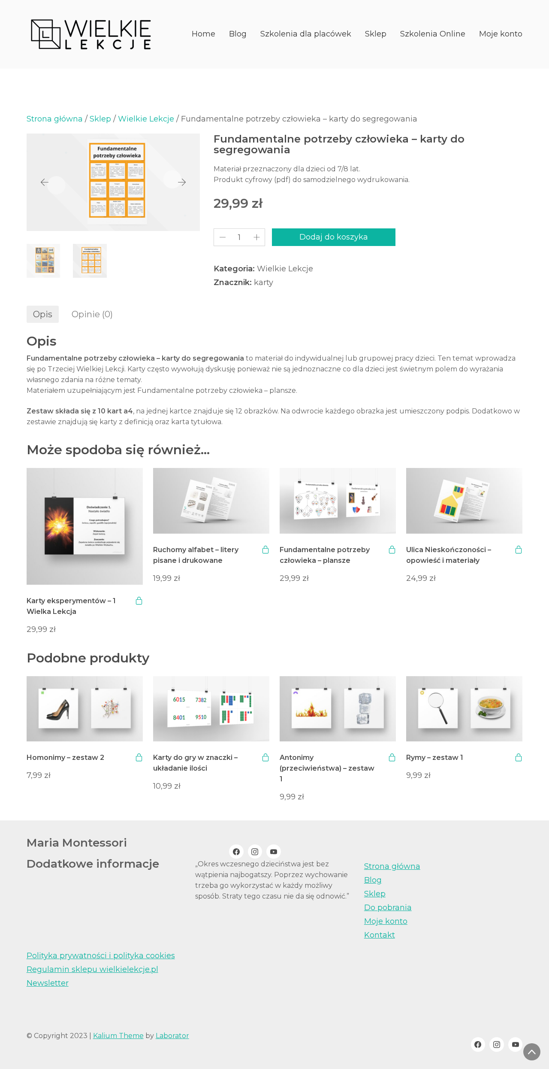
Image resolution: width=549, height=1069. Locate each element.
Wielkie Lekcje (146, 119)
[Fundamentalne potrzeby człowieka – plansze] (338, 501)
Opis (42, 314)
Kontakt (379, 935)
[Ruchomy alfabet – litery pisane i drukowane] (211, 501)
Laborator (172, 1036)
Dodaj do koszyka (333, 237)
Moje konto (385, 921)
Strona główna (55, 119)
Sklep (100, 119)
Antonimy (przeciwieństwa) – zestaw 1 (327, 768)
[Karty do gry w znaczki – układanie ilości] (211, 709)
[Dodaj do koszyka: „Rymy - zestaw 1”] (518, 757)
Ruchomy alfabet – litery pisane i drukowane (195, 555)
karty (263, 282)
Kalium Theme (118, 1036)
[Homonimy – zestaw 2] (85, 709)
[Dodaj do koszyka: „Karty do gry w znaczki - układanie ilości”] (265, 757)
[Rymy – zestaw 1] (464, 709)
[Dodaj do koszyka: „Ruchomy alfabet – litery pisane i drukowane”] (265, 549)
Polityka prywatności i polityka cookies (101, 955)
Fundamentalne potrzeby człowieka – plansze (325, 555)
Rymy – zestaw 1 (434, 757)
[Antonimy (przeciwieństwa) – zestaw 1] (338, 709)
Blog (373, 880)
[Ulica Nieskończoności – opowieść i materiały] (464, 501)
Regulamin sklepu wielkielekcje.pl (92, 969)
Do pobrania (388, 907)
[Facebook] (236, 851)
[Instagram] (255, 851)
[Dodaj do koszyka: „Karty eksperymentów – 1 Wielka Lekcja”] (139, 600)
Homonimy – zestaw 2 (65, 757)
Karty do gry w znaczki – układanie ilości (195, 762)
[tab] (43, 314)
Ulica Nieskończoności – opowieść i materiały (448, 555)
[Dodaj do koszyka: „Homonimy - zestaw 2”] (139, 757)
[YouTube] (273, 851)
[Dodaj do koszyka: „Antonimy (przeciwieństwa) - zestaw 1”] (392, 757)
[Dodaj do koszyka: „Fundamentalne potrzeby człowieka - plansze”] (392, 549)
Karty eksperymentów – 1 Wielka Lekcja (71, 606)
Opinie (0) (92, 314)
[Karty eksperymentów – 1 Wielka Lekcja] (85, 526)
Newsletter (48, 983)
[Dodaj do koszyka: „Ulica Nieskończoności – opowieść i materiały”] (518, 549)
